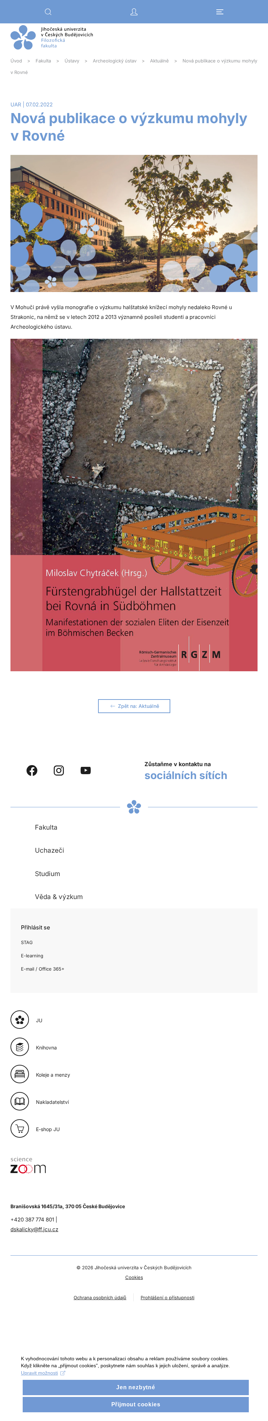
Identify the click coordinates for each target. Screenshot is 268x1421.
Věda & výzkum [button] (59, 897)
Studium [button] (47, 874)
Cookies (134, 1277)
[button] (48, 12)
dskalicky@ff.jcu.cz (34, 1229)
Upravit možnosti (39, 1373)
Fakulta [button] (46, 827)
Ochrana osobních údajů (100, 1297)
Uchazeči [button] (49, 850)
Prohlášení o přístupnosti (167, 1297)
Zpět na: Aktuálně (138, 706)
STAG (27, 942)
